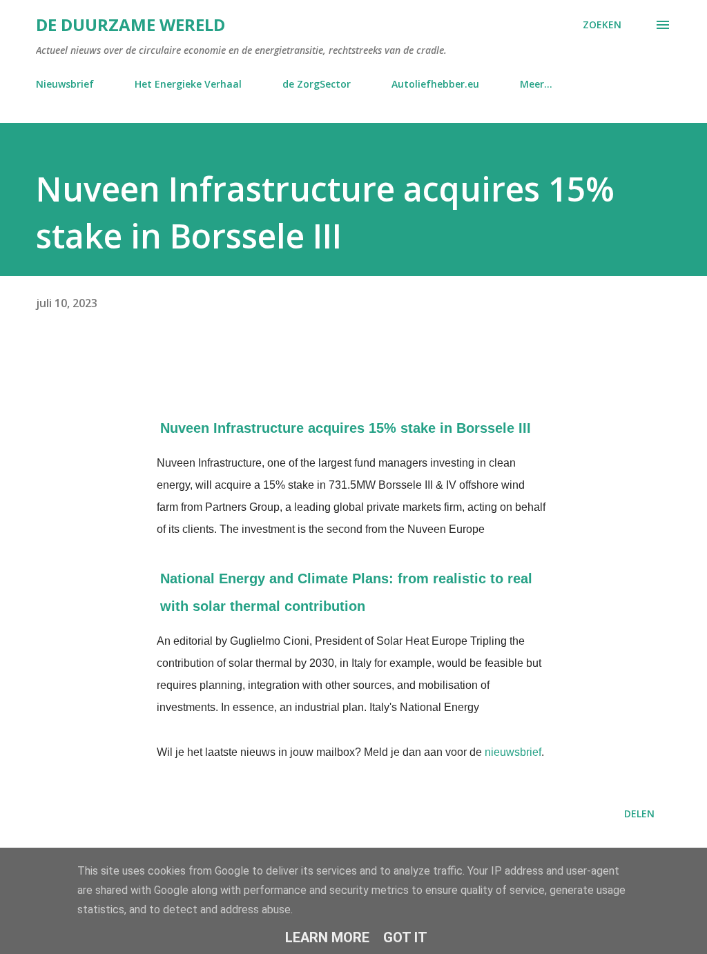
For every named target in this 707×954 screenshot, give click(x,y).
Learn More (327, 937)
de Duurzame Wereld (130, 24)
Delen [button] (639, 813)
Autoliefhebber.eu (435, 83)
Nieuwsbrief (65, 83)
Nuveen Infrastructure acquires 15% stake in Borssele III (345, 428)
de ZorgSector (316, 83)
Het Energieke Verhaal (188, 83)
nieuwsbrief (513, 752)
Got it (405, 937)
